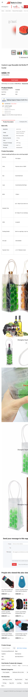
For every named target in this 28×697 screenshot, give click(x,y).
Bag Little (11, 683)
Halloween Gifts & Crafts (18, 672)
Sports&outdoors (19, 656)
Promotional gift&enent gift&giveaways (10, 651)
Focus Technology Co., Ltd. (18, 691)
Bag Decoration (18, 679)
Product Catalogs (22, 648)
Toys (2, 656)
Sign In (3, 115)
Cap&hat (3, 654)
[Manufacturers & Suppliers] (14, 2)
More (2, 686)
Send (14, 564)
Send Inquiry (14, 80)
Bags (16, 651)
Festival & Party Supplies (17, 10)
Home (2, 10)
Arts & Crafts (8, 10)
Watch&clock (18, 654)
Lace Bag (19, 683)
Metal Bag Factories (7, 679)
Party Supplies (6, 672)
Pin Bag (4, 683)
